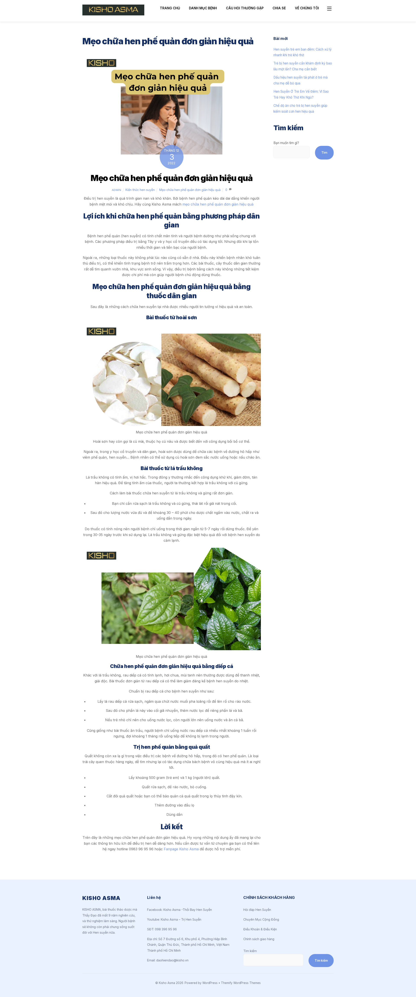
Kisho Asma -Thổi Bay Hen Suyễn (187, 909)
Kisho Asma (167, 983)
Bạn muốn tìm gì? (286, 143)
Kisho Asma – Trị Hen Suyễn (181, 919)
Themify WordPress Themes (241, 983)
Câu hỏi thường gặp (245, 8)
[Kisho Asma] (113, 13)
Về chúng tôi (307, 8)
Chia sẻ (279, 8)
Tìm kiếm (250, 951)
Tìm (324, 152)
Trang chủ (170, 8)
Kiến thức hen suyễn (140, 190)
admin (116, 190)
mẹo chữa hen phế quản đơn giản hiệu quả (218, 204)
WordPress (210, 983)
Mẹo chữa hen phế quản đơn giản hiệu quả (171, 178)
